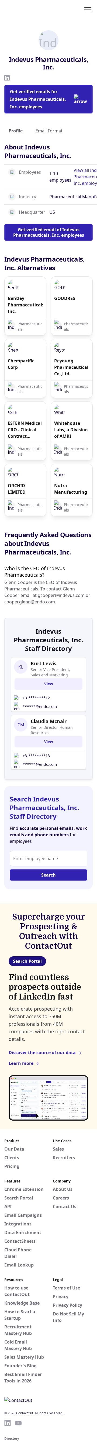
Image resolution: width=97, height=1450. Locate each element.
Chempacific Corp (21, 364)
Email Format (49, 131)
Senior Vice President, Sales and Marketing (50, 672)
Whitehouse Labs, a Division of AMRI (71, 429)
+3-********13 (36, 755)
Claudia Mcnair (49, 721)
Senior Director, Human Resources (52, 730)
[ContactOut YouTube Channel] (18, 1423)
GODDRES (64, 298)
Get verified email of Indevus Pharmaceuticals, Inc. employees (48, 232)
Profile (16, 131)
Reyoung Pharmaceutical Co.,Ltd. (71, 367)
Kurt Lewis (43, 663)
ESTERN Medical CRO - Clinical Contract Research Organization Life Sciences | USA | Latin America (25, 429)
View (48, 683)
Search (48, 875)
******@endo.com (40, 706)
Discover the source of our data (42, 1052)
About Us (62, 1189)
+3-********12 (36, 697)
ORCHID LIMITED (17, 489)
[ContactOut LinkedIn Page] (7, 1423)
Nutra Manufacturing (70, 489)
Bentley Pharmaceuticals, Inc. (25, 304)
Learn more (21, 1063)
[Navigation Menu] (87, 9)
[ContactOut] (30, 9)
